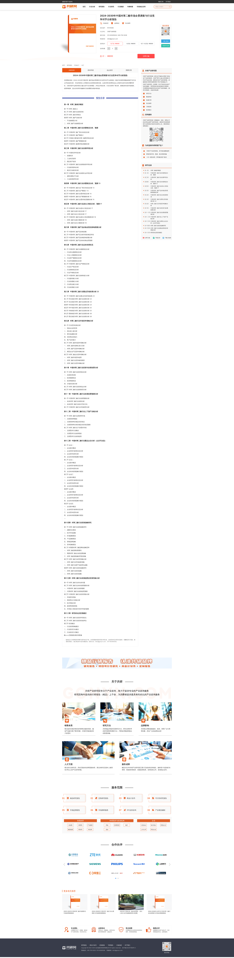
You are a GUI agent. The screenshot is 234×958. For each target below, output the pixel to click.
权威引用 (148, 100)
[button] (64, 864)
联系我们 (148, 110)
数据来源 (148, 96)
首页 (63, 65)
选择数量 (102, 48)
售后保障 (148, 103)
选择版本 (102, 43)
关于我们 (168, 1)
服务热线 (102, 35)
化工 (83, 65)
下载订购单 (168, 237)
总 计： (103, 56)
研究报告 (69, 65)
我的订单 (160, 1)
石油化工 (76, 65)
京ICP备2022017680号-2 (129, 947)
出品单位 (102, 31)
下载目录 (157, 237)
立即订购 (146, 56)
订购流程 (148, 106)
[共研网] (68, 6)
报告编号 (102, 28)
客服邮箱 (102, 39)
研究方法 (148, 93)
